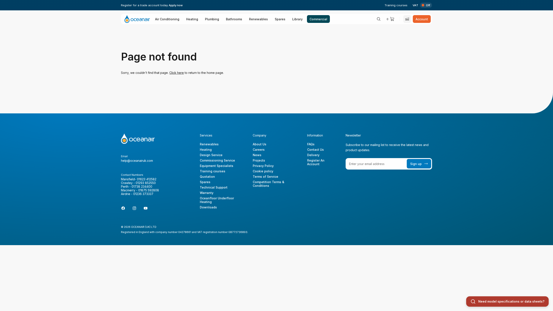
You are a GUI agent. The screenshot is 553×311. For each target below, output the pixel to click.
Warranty (206, 193)
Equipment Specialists (216, 166)
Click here (176, 73)
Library (297, 19)
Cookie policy (263, 171)
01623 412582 (146, 179)
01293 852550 (146, 183)
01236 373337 (143, 194)
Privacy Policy (263, 166)
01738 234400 (142, 186)
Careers (259, 149)
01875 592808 (148, 190)
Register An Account (315, 162)
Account (422, 19)
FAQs (311, 144)
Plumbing (212, 19)
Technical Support (213, 187)
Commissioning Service (217, 160)
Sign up (416, 164)
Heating (192, 19)
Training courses (396, 5)
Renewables (258, 19)
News (257, 155)
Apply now (176, 5)
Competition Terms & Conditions (268, 183)
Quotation (207, 176)
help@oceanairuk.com (137, 160)
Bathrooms (234, 19)
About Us (259, 144)
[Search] (379, 19)
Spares (280, 19)
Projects (259, 160)
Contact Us (315, 149)
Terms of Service (265, 176)
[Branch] (407, 19)
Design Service (211, 155)
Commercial (318, 19)
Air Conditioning (167, 19)
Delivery (313, 155)
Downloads (208, 207)
